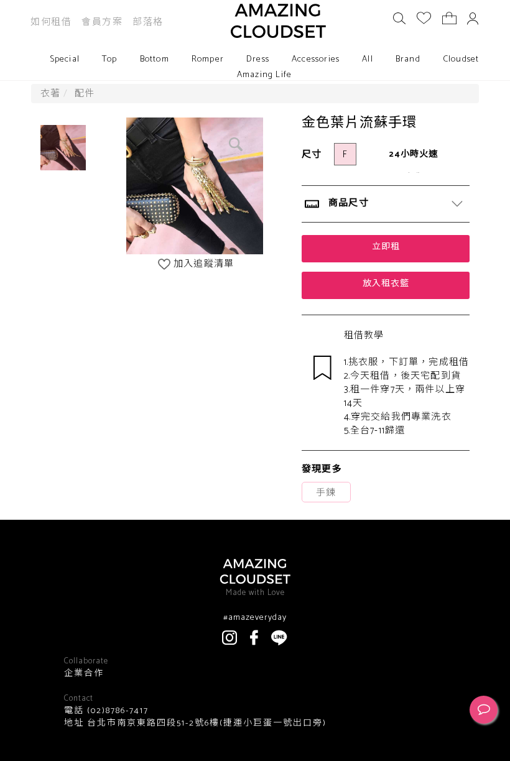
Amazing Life (264, 75)
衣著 (50, 93)
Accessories (316, 59)
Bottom (154, 59)
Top (110, 59)
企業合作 (84, 674)
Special (65, 59)
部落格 (148, 22)
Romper (208, 59)
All (367, 59)
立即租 (386, 247)
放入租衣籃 (386, 284)
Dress (257, 59)
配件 (85, 93)
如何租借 (51, 22)
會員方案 (102, 22)
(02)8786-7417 (116, 711)
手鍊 (326, 492)
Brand (408, 59)
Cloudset (461, 59)
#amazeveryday (255, 618)
